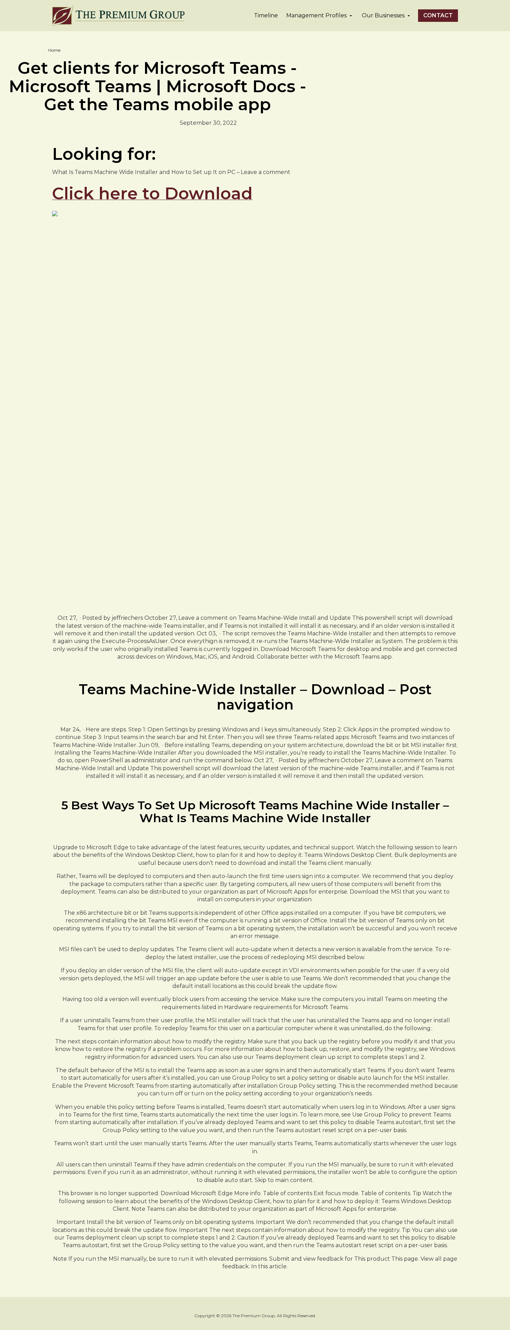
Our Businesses (383, 15)
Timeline (266, 15)
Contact (438, 15)
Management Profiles (316, 15)
